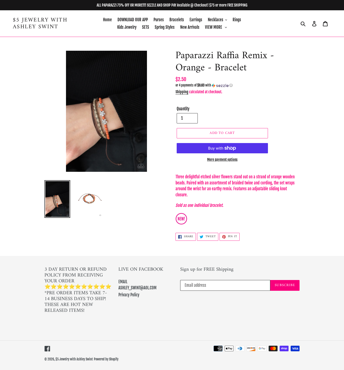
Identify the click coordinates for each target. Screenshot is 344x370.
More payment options (222, 159)
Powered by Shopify (106, 359)
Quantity (183, 108)
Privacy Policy (128, 294)
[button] (238, 85)
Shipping (182, 92)
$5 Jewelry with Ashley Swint (40, 23)
